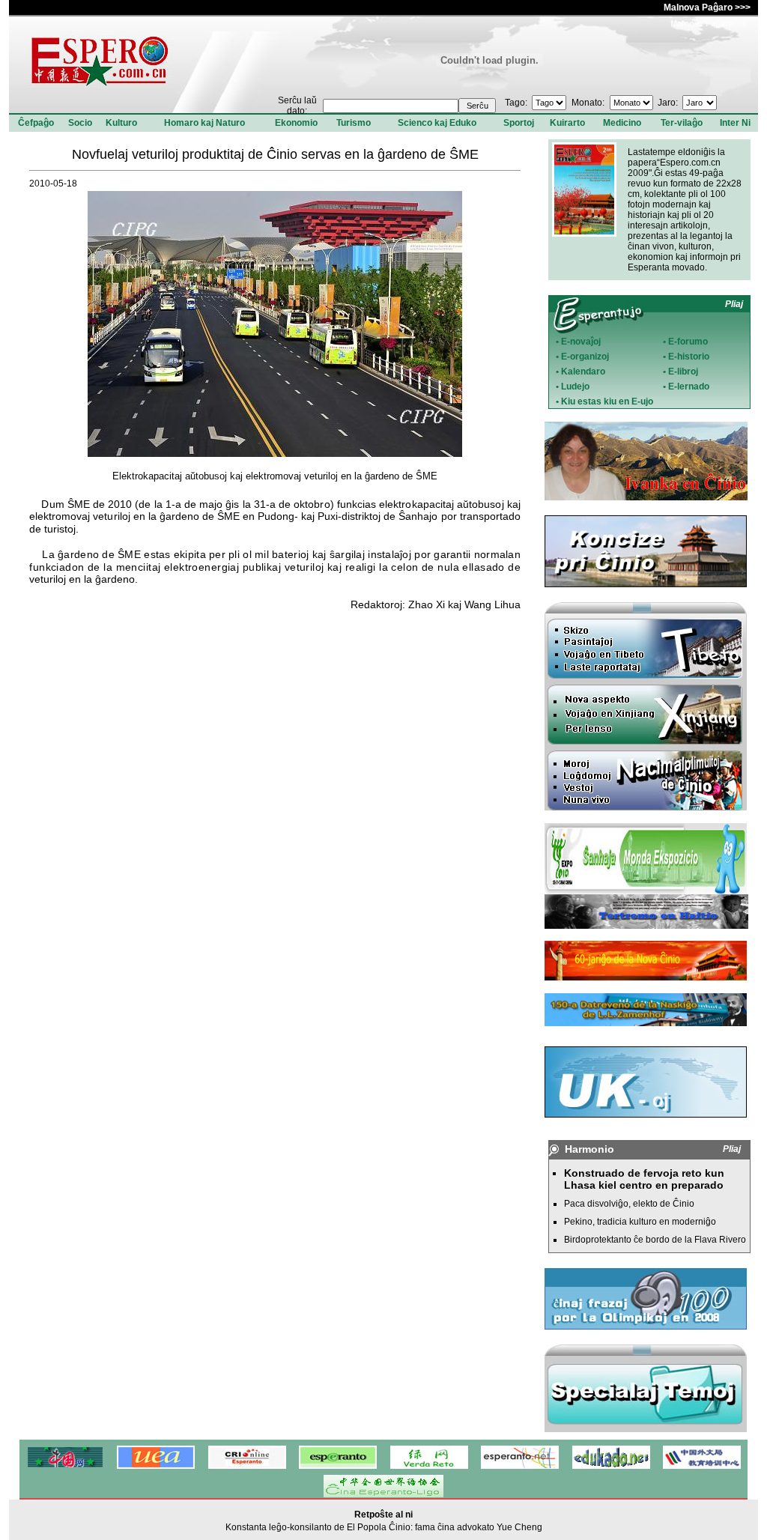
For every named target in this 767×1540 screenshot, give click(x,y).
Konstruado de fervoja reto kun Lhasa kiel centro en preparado (644, 1179)
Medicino (622, 123)
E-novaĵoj (581, 341)
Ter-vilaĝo (682, 123)
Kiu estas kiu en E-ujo (607, 401)
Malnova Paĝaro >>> (707, 7)
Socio (80, 123)
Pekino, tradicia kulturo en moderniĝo (640, 1221)
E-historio (688, 356)
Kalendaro (583, 371)
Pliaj (734, 304)
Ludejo (575, 386)
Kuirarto (567, 123)
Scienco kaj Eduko (437, 123)
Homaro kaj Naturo (204, 123)
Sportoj (518, 123)
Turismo (353, 123)
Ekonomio (296, 123)
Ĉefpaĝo (36, 123)
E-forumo (688, 341)
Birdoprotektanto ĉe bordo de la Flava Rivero (655, 1239)
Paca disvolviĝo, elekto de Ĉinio (629, 1203)
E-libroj (683, 371)
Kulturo (121, 123)
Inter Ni (735, 123)
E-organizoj (585, 356)
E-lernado (688, 386)
